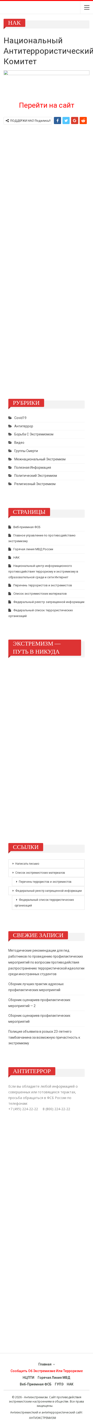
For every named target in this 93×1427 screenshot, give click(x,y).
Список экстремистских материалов (40, 593)
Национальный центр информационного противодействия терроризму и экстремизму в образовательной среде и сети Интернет (43, 571)
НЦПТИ (28, 1377)
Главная (45, 1364)
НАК (16, 557)
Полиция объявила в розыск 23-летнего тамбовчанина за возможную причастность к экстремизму (44, 1037)
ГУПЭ (59, 1384)
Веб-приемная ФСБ (27, 527)
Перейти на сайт (46, 105)
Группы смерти (26, 451)
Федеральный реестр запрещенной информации (48, 602)
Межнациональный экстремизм (40, 459)
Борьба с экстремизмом (33, 434)
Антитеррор (23, 426)
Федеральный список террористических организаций (44, 902)
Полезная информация (32, 467)
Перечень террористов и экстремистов (42, 585)
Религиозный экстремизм (35, 484)
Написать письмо (27, 863)
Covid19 (20, 418)
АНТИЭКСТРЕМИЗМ (42, 1418)
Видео (19, 442)
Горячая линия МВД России (33, 549)
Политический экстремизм (35, 475)
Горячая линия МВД (54, 1377)
